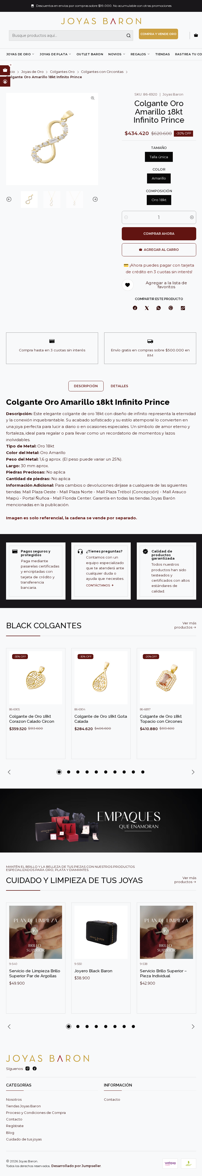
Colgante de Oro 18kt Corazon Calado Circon (31, 719)
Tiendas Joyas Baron (23, 1106)
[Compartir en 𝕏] (147, 308)
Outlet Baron (90, 54)
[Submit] (128, 35)
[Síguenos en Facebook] (34, 1068)
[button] (59, 772)
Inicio (10, 72)
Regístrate (15, 1126)
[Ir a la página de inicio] (101, 21)
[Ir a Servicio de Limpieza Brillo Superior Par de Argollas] (35, 932)
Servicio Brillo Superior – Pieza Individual (163, 973)
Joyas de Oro (18, 54)
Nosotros (14, 1099)
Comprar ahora (158, 234)
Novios (115, 54)
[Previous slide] (10, 199)
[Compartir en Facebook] (135, 308)
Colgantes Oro (62, 72)
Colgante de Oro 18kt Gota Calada (100, 719)
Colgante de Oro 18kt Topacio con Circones (161, 719)
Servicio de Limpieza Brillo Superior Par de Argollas (34, 973)
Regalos (138, 54)
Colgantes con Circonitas (102, 72)
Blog (10, 1132)
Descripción (86, 386)
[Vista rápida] (56, 683)
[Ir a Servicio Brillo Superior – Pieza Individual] (166, 932)
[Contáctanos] (101, 571)
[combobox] (71, 35)
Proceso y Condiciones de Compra (36, 1112)
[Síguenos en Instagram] (27, 1068)
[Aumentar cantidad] (192, 217)
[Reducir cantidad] (126, 217)
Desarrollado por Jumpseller (76, 1166)
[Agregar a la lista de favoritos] (56, 670)
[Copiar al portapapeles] (183, 308)
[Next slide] (94, 199)
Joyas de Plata (53, 54)
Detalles (119, 386)
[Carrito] (196, 35)
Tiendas (162, 54)
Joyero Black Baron (93, 970)
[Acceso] (5, 82)
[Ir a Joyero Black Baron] (101, 932)
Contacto (14, 1119)
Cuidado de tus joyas (24, 1139)
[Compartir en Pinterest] (170, 308)
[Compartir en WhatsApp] (159, 308)
